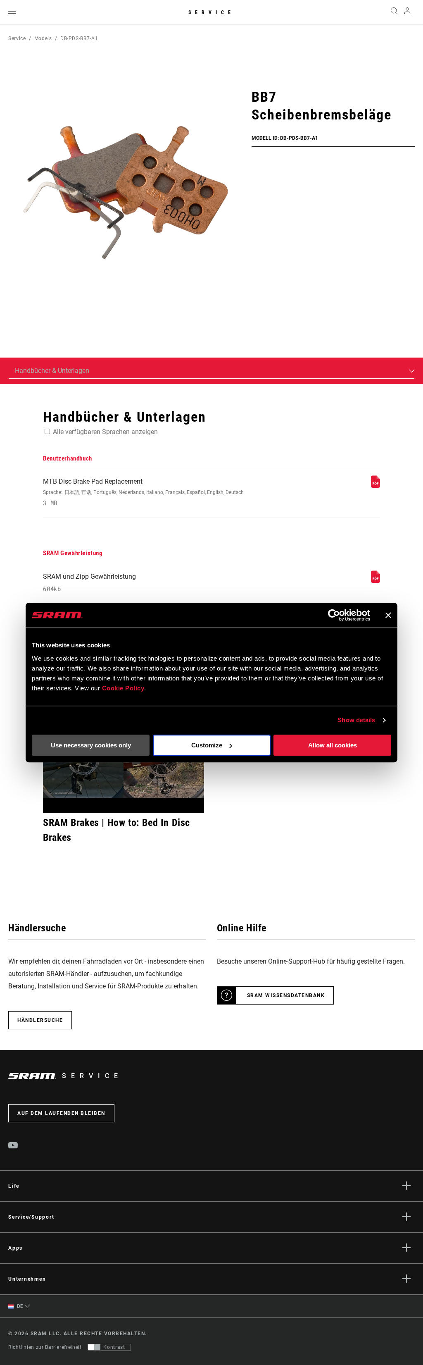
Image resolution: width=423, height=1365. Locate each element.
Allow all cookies (332, 745)
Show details (356, 719)
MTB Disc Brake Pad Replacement (143, 492)
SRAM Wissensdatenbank (286, 995)
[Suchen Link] (394, 12)
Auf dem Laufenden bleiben (61, 1113)
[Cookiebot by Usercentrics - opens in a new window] (334, 615)
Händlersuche (40, 1020)
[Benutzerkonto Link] (407, 13)
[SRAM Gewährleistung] (375, 581)
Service (211, 12)
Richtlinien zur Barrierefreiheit (44, 1347)
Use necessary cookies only (91, 745)
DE (19, 1306)
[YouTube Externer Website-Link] (13, 1146)
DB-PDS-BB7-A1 (79, 38)
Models (43, 38)
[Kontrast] (94, 1347)
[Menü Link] (12, 12)
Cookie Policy (123, 688)
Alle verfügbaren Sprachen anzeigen (105, 432)
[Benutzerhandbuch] (375, 485)
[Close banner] (388, 615)
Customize (206, 745)
